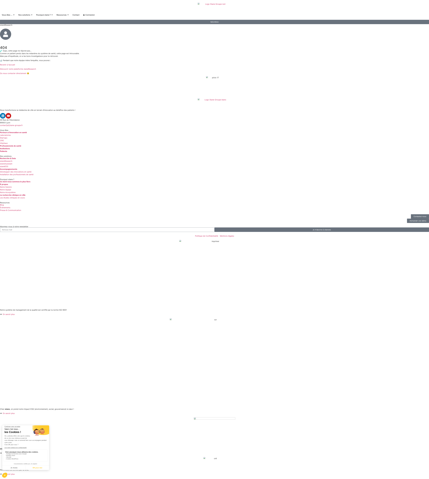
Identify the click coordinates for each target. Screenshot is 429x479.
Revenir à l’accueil (7, 65)
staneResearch (6, 25)
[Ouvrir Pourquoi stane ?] (52, 15)
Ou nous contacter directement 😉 (14, 73)
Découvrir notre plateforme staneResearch (18, 69)
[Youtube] (8, 116)
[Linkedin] (3, 116)
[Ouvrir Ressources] (68, 15)
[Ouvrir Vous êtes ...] (14, 15)
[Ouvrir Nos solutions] (32, 15)
